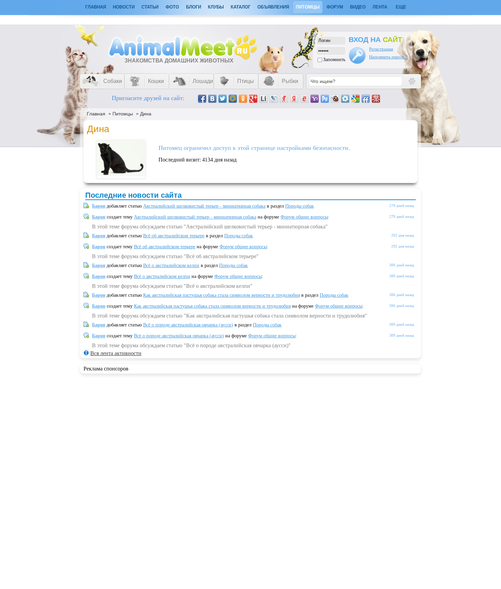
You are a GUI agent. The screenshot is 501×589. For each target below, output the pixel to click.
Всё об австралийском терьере (173, 235)
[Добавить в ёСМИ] (304, 99)
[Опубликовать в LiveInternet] (263, 99)
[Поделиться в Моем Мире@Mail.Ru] (233, 99)
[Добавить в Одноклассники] (243, 99)
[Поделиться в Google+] (253, 99)
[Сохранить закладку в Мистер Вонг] (376, 99)
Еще (401, 7)
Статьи (149, 7)
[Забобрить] (335, 99)
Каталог (240, 7)
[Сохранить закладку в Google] (355, 99)
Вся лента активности (115, 353)
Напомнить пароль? (388, 56)
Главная (96, 113)
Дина (145, 113)
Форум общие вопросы (304, 217)
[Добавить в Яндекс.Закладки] (294, 99)
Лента (380, 7)
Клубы (216, 7)
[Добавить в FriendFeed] (366, 99)
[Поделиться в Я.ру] (284, 99)
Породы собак (299, 206)
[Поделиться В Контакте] (212, 99)
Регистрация (381, 49)
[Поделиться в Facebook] (202, 99)
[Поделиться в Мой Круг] (345, 99)
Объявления (273, 7)
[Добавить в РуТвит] (325, 99)
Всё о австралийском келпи (171, 265)
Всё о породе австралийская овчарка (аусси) (188, 324)
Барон (98, 206)
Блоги (193, 7)
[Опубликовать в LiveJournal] (274, 99)
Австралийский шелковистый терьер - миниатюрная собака (204, 206)
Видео (358, 7)
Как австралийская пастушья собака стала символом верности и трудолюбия (221, 295)
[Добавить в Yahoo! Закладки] (314, 99)
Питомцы (308, 7)
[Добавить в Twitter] (222, 99)
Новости (124, 7)
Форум (335, 7)
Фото (172, 7)
